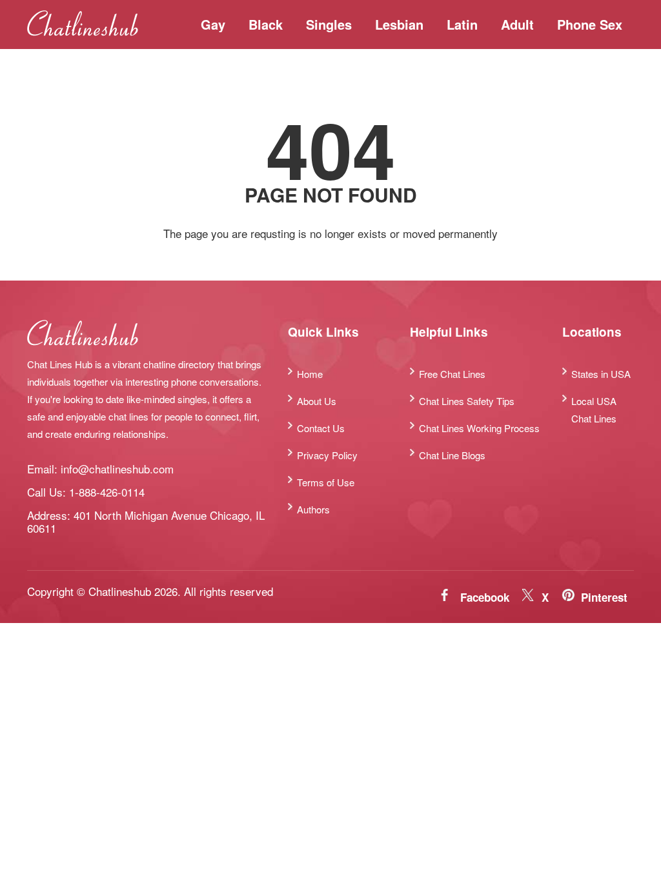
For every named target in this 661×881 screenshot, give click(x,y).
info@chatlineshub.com (117, 468)
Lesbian (399, 24)
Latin (462, 24)
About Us (316, 401)
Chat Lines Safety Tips (466, 401)
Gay (213, 24)
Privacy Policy (327, 455)
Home (310, 374)
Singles (329, 24)
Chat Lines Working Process (479, 428)
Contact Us (321, 428)
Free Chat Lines (452, 374)
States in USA (601, 374)
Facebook (484, 597)
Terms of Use (325, 482)
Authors (313, 509)
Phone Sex (589, 24)
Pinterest (604, 597)
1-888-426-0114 (107, 492)
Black (266, 24)
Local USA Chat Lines (593, 409)
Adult (517, 24)
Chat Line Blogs (452, 455)
